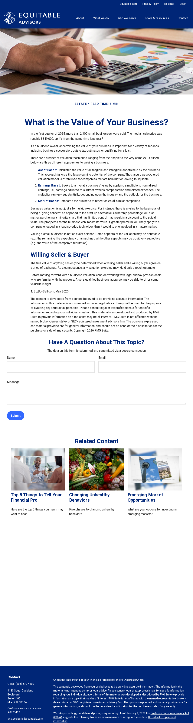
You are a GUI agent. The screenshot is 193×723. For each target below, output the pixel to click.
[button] (80, 18)
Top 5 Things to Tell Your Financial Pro (36, 497)
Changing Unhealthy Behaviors (89, 497)
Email (102, 357)
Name (11, 357)
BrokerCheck (136, 679)
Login (183, 3)
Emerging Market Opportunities (145, 497)
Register (169, 3)
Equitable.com (128, 3)
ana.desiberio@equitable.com (25, 718)
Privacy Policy (150, 3)
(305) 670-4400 (25, 683)
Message (13, 382)
